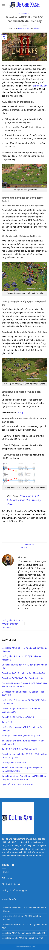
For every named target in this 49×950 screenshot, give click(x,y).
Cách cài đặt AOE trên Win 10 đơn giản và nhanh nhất (24, 666)
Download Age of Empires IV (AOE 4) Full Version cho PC (21, 710)
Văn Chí (37, 28)
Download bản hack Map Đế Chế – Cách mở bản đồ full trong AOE (24, 756)
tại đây (20, 412)
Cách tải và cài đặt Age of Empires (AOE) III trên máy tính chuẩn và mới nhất (24, 778)
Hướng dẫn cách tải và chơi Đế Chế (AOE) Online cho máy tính (24, 702)
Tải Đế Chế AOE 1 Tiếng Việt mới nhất (19, 749)
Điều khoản (7, 878)
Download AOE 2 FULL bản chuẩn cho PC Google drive (24, 500)
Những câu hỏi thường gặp (14, 890)
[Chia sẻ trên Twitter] (21, 532)
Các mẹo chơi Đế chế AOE (14, 762)
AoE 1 (26, 547)
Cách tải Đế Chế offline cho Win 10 (18, 717)
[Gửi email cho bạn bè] (27, 532)
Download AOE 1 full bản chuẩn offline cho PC (23, 673)
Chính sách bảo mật (11, 884)
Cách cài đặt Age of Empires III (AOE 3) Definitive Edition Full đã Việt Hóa (24, 685)
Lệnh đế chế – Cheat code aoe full (17, 784)
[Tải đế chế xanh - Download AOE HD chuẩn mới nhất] (24, 4)
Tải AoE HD (7, 722)
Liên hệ (5, 872)
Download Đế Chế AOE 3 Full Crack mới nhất (22, 678)
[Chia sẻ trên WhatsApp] (10, 532)
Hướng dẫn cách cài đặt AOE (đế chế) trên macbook (13, 623)
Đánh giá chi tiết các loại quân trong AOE (21, 735)
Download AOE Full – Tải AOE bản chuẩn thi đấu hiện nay (24, 650)
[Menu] (3, 4)
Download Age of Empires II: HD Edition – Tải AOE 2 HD (23, 693)
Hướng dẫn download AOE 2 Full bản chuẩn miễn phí (22, 729)
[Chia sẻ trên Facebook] (16, 532)
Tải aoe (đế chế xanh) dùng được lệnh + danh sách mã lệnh (23, 742)
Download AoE (25, 14)
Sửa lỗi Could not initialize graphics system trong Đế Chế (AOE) (22, 769)
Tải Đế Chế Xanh (39, 86)
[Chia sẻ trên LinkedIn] (38, 532)
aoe (22, 547)
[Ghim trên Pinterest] (33, 532)
